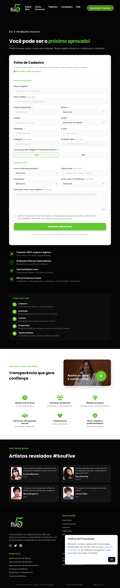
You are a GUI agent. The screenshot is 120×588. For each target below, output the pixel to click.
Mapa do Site (98, 585)
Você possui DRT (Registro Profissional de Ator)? (36, 150)
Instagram (22, 139)
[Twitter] (15, 546)
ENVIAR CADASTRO (60, 226)
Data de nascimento (23, 107)
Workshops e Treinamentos (21, 572)
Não (36, 155)
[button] (87, 373)
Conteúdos (67, 7)
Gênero (65, 107)
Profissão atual (72, 139)
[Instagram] (10, 546)
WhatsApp (19, 129)
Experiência (20, 179)
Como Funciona (40, 8)
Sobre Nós (28, 8)
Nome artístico (24, 97)
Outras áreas (71, 168)
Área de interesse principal (26, 168)
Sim (83, 155)
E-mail (64, 129)
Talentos (53, 7)
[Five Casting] (15, 8)
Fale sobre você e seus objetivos (33, 189)
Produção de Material (18, 569)
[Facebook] (20, 546)
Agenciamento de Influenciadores (23, 565)
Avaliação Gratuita (100, 8)
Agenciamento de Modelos (21, 562)
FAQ (78, 7)
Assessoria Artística (17, 576)
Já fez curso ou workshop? (77, 179)
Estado (65, 118)
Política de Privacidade (62, 218)
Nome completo (22, 86)
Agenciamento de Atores (20, 558)
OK (111, 559)
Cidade (18, 118)
